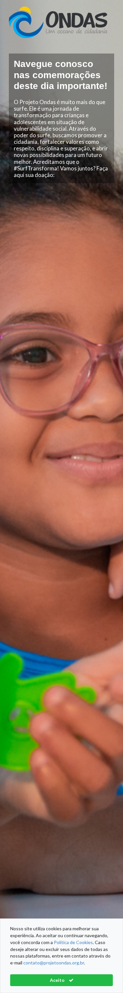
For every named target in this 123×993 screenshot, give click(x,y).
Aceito (58, 980)
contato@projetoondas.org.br (53, 962)
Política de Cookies (73, 942)
